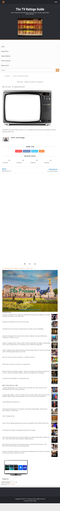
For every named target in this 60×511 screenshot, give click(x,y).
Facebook (27, 151)
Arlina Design (33, 500)
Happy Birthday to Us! (6, 171)
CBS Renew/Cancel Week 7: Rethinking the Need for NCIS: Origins (18, 430)
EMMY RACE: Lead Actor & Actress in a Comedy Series (16, 364)
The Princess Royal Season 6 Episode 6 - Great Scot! (17, 268)
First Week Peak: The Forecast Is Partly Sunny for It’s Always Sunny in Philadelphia (23, 329)
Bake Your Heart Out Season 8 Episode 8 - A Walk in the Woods (18, 357)
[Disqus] (30, 197)
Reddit (19, 151)
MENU (56, 2)
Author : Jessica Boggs (18, 137)
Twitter (35, 151)
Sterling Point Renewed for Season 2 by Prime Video (15, 322)
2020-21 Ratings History (8, 416)
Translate (12, 484)
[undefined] (9, 160)
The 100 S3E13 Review (52, 171)
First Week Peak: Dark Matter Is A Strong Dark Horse (15, 378)
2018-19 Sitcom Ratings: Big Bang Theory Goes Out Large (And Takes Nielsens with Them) (25, 423)
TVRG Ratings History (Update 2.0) (11, 402)
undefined (5, 162)
